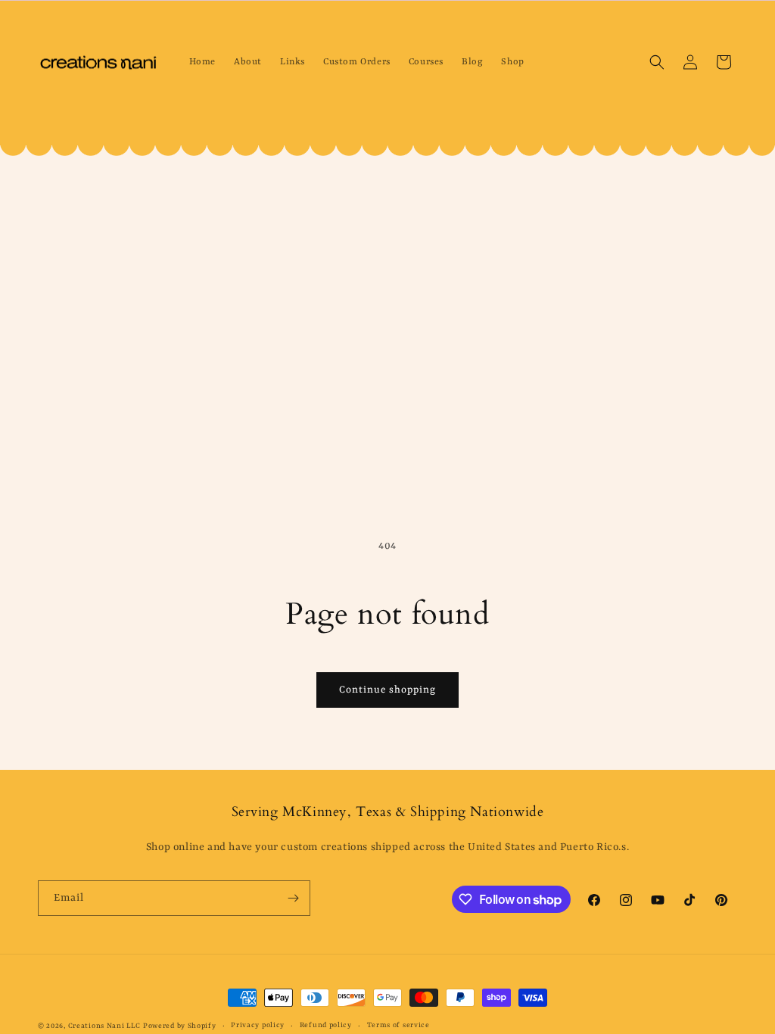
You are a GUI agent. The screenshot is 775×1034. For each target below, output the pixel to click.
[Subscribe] (293, 898)
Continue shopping (387, 690)
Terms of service (398, 1025)
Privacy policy (258, 1025)
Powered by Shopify (179, 1026)
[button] (657, 62)
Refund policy (326, 1025)
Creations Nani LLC (104, 1026)
